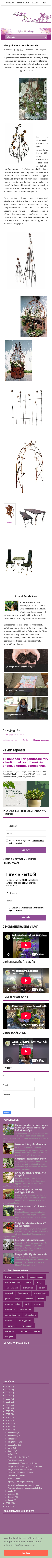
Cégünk (35, 2)
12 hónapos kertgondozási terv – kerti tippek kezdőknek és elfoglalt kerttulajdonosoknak (25, 762)
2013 (8, 1426)
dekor (30, 50)
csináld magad (36, 1277)
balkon (8, 1277)
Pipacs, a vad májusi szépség (20, 1482)
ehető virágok (11, 1288)
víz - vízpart (27, 1326)
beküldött (21, 1277)
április (11, 1491)
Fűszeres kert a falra (16, 1476)
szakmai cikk (25, 1309)
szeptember (13, 1442)
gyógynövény (40, 1293)
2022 (8, 1399)
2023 (8, 1396)
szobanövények (12, 1315)
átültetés (24, 1331)
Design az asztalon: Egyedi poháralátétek (25, 1466)
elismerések (28, 1288)
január (11, 1500)
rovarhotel (10, 1309)
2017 (8, 1414)
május (11, 1454)
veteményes (10, 1326)
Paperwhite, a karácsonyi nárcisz (29, 1240)
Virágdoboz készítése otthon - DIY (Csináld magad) (30, 1224)
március (11, 1494)
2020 (8, 1405)
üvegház (9, 1337)
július (10, 1448)
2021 (8, 1402)
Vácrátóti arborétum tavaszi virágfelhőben (25, 1488)
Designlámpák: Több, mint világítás (22, 1463)
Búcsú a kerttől (14, 1479)
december (12, 1433)
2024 (8, 1393)
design (39, 1282)
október (11, 1439)
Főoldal (25, 740)
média (41, 1298)
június (11, 1451)
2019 (8, 1408)
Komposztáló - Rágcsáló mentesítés (31, 1254)
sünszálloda (30, 1315)
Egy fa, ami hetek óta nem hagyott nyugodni (30, 1174)
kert (36, 50)
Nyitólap (10, 2)
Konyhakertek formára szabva (20, 1473)
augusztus (12, 1445)
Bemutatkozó (23, 2)
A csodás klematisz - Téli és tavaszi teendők (30, 1208)
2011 (8, 1503)
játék (7, 1298)
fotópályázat (23, 1293)
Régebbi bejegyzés (41, 740)
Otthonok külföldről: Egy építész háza (23, 1485)
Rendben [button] (26, 1553)
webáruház (10, 1331)
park (27, 1304)
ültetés (37, 1331)
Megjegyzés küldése (15, 735)
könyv (17, 1298)
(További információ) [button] (24, 1545)
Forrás (9, 522)
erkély (42, 1288)
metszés (29, 1298)
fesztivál (9, 1293)
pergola (43, 50)
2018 (8, 1411)
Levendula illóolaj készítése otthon (30, 1144)
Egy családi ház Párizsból (18, 1457)
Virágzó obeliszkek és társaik (20, 1469)
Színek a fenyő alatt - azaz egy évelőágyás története (28, 1191)
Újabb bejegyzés (10, 740)
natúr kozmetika (12, 1304)
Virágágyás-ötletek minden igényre (30, 1158)
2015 (8, 1420)
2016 (8, 1417)
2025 (8, 1390)
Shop (44, 2)
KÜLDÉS (26, 850)
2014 (8, 1423)
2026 (8, 1387)
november (12, 1436)
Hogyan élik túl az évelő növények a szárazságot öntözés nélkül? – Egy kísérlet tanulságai (31, 1127)
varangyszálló (25, 1320)
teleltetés (9, 1320)
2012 (8, 1429)
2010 (8, 1506)
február (11, 1497)
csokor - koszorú (13, 1282)
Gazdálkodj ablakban (16, 1460)
